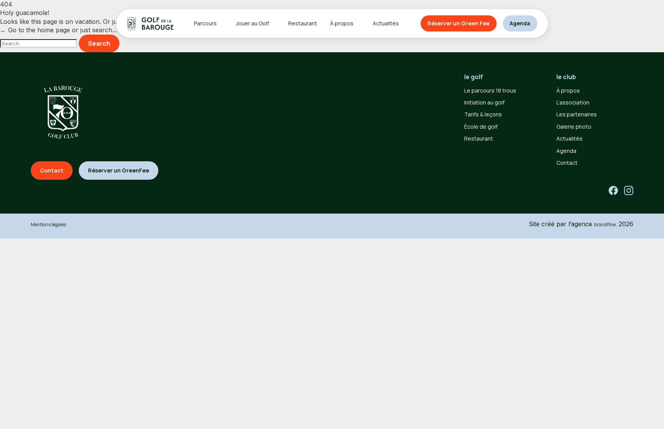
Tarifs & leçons (483, 114)
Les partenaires (576, 114)
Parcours (205, 23)
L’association (572, 102)
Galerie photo (573, 126)
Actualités (386, 23)
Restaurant (302, 23)
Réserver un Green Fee (458, 23)
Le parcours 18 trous (490, 90)
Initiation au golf (484, 102)
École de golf (481, 126)
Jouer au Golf (252, 23)
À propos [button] (342, 23)
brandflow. (605, 224)
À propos (568, 90)
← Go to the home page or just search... (58, 30)
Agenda (520, 23)
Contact (567, 162)
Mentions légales (48, 224)
